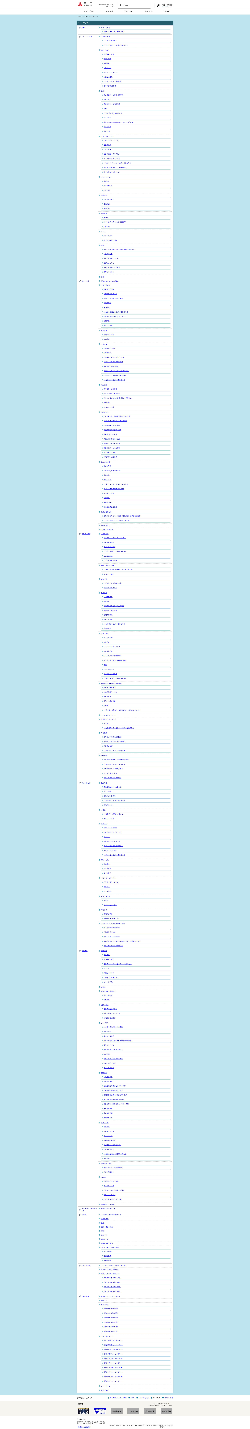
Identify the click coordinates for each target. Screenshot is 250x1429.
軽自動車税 (107, 99)
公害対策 (104, 213)
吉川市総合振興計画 (110, 1009)
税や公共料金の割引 (110, 507)
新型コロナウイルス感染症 (110, 281)
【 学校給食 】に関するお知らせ (114, 764)
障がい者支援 (105, 27)
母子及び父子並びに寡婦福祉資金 (115, 660)
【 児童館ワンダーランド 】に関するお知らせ (119, 728)
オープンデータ (109, 1186)
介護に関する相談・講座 (112, 439)
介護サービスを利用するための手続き (116, 371)
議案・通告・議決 (107, 1227)
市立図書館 (107, 791)
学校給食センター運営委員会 (113, 769)
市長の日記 (104, 1304)
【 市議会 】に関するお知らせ (111, 1215)
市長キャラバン (109, 1131)
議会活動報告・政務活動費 (110, 1247)
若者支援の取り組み (110, 588)
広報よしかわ (86, 1265)
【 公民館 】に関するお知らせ (114, 814)
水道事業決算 (108, 1113)
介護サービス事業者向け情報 (113, 362)
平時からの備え (109, 272)
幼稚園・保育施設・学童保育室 (111, 683)
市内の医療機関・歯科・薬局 (113, 298)
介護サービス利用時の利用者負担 (115, 375)
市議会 (103, 987)
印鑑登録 (107, 63)
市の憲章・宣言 (109, 959)
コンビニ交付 (108, 77)
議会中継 (104, 1235)
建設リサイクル (109, 1045)
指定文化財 (107, 868)
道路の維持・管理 (109, 1063)
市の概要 (107, 955)
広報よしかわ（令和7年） (112, 1287)
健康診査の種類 (109, 334)
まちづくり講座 (109, 1036)
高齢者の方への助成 (110, 434)
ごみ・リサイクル (107, 136)
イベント (107, 723)
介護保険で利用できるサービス (114, 357)
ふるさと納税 (108, 982)
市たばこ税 (107, 127)
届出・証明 (104, 50)
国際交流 (107, 887)
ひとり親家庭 (108, 556)
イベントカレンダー (110, 905)
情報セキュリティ (109, 1195)
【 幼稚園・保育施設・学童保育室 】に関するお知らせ (122, 710)
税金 (102, 91)
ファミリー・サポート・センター (115, 538)
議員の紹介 (104, 1219)
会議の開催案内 (109, 1172)
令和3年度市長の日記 (111, 1308)
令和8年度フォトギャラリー (113, 1381)
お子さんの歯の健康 (110, 610)
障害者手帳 (107, 466)
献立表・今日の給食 (110, 773)
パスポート (107, 68)
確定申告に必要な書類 (111, 366)
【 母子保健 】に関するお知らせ (114, 624)
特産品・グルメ (109, 973)
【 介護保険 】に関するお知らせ (114, 380)
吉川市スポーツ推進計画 (112, 937)
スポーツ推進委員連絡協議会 (113, 846)
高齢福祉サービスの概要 (112, 448)
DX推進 (103, 1177)
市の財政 (104, 1073)
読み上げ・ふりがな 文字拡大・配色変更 (167, 5)
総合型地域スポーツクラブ (112, 832)
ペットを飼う (108, 235)
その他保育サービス (110, 692)
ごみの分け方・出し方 (111, 140)
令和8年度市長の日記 (111, 1331)
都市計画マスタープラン (112, 1013)
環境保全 (104, 195)
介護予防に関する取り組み (112, 430)
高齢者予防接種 (109, 289)
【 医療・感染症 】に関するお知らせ (116, 312)
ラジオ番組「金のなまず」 (112, 1145)
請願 (102, 1231)
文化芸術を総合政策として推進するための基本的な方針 (122, 941)
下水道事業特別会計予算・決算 (114, 1099)
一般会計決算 (108, 1081)
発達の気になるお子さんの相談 (114, 606)
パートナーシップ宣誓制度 (112, 81)
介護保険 (104, 344)
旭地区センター (109, 805)
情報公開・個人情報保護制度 (113, 1167)
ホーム (86, 16)
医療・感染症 (105, 285)
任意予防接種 (108, 619)
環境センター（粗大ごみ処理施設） (115, 167)
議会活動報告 (108, 1251)
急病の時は (107, 303)
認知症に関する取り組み (112, 443)
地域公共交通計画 (109, 1018)
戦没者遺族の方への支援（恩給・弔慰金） (118, 398)
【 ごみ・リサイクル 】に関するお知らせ (117, 163)
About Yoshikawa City (108, 1208)
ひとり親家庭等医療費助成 (112, 656)
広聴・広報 (104, 1123)
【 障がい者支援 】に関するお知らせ (116, 484)
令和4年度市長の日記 (111, 1313)
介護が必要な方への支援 (112, 425)
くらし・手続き (89, 11)
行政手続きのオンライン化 (112, 1199)
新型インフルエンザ (110, 294)
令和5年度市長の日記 (111, 1317)
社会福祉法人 (105, 525)
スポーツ (104, 824)
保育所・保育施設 (109, 687)
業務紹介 (107, 1000)
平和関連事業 (108, 914)
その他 (106, 217)
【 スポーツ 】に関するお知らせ (114, 855)
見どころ (107, 968)
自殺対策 (107, 402)
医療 (105, 665)
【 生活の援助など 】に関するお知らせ (116, 520)
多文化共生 (107, 891)
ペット (103, 231)
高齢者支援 (104, 412)
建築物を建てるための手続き (113, 1050)
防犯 (102, 277)
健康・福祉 (109, 11)
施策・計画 (104, 1005)
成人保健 (104, 330)
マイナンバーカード (110, 40)
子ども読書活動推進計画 (112, 927)
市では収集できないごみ (112, 172)
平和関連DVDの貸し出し (112, 918)
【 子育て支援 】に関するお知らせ (115, 551)
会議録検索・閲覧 (107, 1243)
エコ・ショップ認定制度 (112, 158)
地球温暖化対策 (109, 199)
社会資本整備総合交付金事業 (113, 1027)
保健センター (108, 325)
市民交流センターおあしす (112, 787)
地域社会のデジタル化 (111, 1181)
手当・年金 (107, 480)
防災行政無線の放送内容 (112, 267)
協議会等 (107, 475)
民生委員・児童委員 (110, 389)
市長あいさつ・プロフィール (110, 1296)
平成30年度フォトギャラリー (113, 1345)
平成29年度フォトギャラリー (113, 1340)
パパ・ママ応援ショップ (112, 646)
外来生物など (108, 186)
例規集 (132, 1398)
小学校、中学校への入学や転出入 (115, 741)
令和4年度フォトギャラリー (113, 1363)
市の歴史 (107, 864)
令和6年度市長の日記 (111, 1322)
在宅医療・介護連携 (110, 457)
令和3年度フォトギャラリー (113, 1358)
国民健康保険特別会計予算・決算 (115, 1086)
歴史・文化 (104, 860)
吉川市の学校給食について (112, 778)
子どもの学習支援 (107, 530)
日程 (102, 1223)
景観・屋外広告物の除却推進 (113, 1059)
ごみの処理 (107, 149)
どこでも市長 (105, 1386)
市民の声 (107, 1127)
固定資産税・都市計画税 (112, 104)
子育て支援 (104, 534)
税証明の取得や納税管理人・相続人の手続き (118, 122)
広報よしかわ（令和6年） (112, 1282)
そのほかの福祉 (109, 407)
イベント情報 (105, 896)
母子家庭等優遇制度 (110, 674)
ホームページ (108, 1136)
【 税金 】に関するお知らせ (113, 113)
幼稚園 (106, 705)
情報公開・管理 (106, 1163)
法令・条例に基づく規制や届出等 (115, 222)
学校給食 (104, 755)
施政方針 (104, 1300)
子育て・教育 (128, 11)
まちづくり (104, 1023)
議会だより (104, 1239)
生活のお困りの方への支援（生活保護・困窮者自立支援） (123, 516)
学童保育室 (107, 696)
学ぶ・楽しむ (149, 11)
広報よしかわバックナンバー (110, 1274)
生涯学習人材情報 (109, 796)
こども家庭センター (110, 560)
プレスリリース (109, 1149)
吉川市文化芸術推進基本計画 (113, 946)
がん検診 (107, 339)
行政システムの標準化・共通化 (114, 1190)
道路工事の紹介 (109, 1068)
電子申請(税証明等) (110, 86)
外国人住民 (107, 59)
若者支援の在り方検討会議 (112, 583)
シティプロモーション (111, 977)
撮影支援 (107, 1158)
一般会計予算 (108, 1077)
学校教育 (104, 733)
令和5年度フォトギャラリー (113, 1367)
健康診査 (107, 601)
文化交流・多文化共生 (108, 878)
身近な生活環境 (106, 177)
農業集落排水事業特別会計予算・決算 (116, 1104)
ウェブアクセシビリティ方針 (118, 1398)
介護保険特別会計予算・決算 (113, 1090)
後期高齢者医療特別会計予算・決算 (115, 1095)
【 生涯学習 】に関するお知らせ (114, 800)
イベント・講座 (109, 493)
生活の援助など (106, 512)
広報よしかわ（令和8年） (112, 1291)
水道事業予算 (108, 1108)
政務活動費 (107, 1256)
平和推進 (104, 910)
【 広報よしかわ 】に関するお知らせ (113, 1265)
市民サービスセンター (111, 72)
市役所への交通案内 (84, 1427)
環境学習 (107, 204)
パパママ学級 (108, 597)
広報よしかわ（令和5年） (112, 1278)
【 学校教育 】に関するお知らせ (114, 750)
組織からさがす (168, 1398)
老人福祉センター (109, 452)
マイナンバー (105, 36)
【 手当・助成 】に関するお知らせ (115, 678)
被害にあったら (109, 263)
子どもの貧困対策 (109, 547)
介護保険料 (107, 353)
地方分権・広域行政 (107, 1204)
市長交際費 (104, 1390)
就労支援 (107, 498)
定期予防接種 (108, 615)
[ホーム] (85, 4)
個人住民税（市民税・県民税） (114, 95)
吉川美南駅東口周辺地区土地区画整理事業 (118, 1040)
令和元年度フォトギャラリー (113, 1349)
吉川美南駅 (107, 1031)
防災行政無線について (111, 258)
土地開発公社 (108, 1118)
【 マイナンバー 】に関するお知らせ (116, 45)
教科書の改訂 (108, 746)
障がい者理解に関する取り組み (114, 31)
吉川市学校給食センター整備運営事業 (116, 759)
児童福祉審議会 (109, 542)
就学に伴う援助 (109, 669)
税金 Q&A (107, 131)
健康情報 (107, 321)
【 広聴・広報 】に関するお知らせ (115, 1154)
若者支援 (104, 579)
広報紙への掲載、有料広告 (110, 1269)
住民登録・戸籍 (109, 54)
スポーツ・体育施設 (110, 828)
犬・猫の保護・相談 (110, 240)
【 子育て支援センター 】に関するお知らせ (118, 569)
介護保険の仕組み (109, 348)
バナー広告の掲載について (160, 1403)
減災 (102, 245)
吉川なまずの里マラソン (112, 841)
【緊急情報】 (108, 254)
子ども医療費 (108, 637)
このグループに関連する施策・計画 (113, 923)
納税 (105, 108)
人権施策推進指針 (109, 932)
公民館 (103, 810)
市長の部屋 (85, 1296)
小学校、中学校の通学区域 (112, 737)
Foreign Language (144, 1398)
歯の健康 (107, 307)
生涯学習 (104, 783)
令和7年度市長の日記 (111, 1327)
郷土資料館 (107, 873)
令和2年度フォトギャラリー (113, 1354)
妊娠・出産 (107, 628)
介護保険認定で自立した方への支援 (115, 421)
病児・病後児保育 (109, 701)
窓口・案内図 (108, 995)
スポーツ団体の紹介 (110, 850)
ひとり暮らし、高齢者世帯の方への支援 (117, 416)
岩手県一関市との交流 (111, 882)
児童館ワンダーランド (108, 719)
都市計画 (107, 1054)
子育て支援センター (107, 565)
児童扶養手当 (108, 651)
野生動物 (107, 190)
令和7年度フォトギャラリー (113, 1376)
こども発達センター (107, 715)
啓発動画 (107, 208)
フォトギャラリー (107, 1336)
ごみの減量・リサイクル (112, 154)
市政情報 (166, 11)
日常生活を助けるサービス (112, 470)
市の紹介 (104, 951)
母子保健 (104, 593)
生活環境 (107, 181)
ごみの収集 (107, 145)
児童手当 (107, 642)
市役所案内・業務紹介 (108, 991)
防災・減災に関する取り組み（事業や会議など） (120, 249)
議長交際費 (107, 1260)
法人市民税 (107, 118)
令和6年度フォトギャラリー (113, 1372)
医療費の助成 (108, 502)
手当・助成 (104, 633)
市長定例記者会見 (109, 1140)
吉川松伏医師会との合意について (115, 316)
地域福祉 (104, 385)
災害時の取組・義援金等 (112, 393)
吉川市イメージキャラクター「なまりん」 (118, 964)
